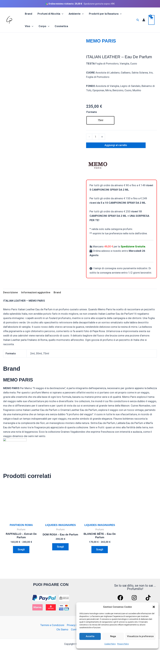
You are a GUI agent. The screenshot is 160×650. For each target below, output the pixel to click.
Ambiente (74, 13)
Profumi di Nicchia (49, 13)
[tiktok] (148, 598)
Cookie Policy (110, 644)
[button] (153, 606)
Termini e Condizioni (52, 625)
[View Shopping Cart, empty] (151, 20)
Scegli (21, 549)
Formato (91, 111)
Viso (27, 26)
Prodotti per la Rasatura (103, 13)
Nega (113, 636)
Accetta (90, 636)
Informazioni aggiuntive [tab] (35, 292)
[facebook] (120, 598)
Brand (28, 13)
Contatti (76, 629)
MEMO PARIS (101, 40)
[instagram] (134, 598)
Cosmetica (61, 26)
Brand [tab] (57, 292)
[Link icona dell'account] (143, 20)
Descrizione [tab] (10, 292)
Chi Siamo (62, 629)
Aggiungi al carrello (116, 145)
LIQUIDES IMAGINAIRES (60, 525)
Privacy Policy (123, 644)
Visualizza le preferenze (140, 636)
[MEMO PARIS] (98, 165)
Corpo (42, 26)
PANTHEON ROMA (21, 525)
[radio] (100, 120)
